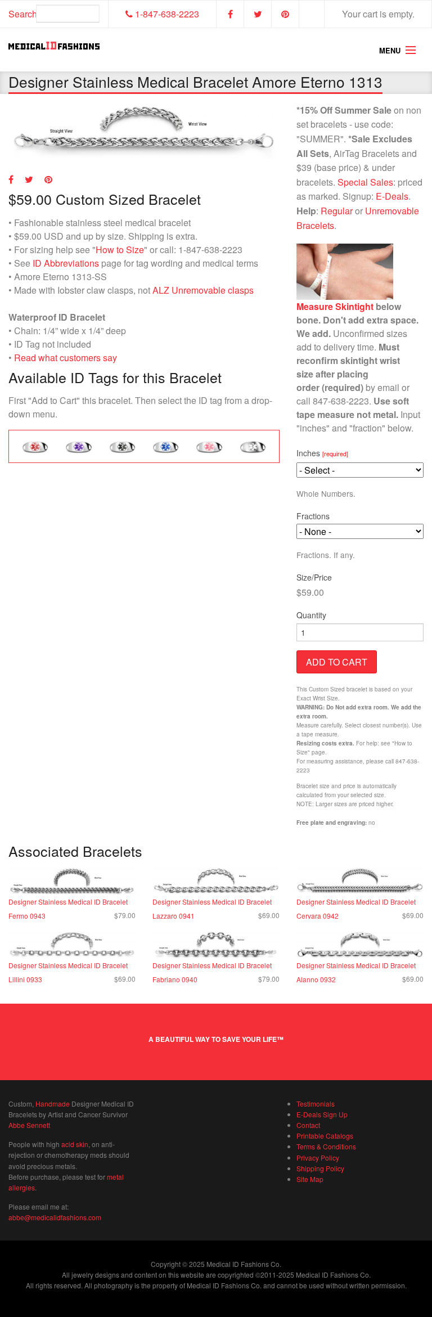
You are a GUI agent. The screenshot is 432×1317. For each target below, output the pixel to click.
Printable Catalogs (324, 1135)
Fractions (313, 516)
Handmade (52, 1103)
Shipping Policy (320, 1168)
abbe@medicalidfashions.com (54, 1217)
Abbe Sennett (29, 1125)
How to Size (120, 249)
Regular (337, 210)
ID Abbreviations (66, 263)
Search (22, 13)
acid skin (74, 1144)
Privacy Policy (317, 1157)
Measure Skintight (335, 306)
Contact (308, 1125)
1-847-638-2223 (166, 13)
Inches (322, 453)
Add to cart (336, 661)
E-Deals (392, 196)
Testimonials (315, 1103)
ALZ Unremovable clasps (203, 290)
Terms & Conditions (326, 1146)
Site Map (309, 1179)
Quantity (311, 615)
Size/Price (314, 577)
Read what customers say (65, 357)
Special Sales (365, 182)
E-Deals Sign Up (322, 1114)
